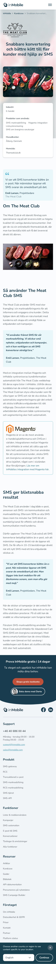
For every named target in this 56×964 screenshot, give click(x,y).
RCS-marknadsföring (13, 787)
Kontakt (6, 927)
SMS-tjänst (8, 792)
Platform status (10, 938)
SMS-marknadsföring (13, 782)
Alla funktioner (10, 846)
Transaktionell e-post (13, 777)
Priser (6, 922)
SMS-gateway (10, 766)
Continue (44, 957)
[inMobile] (8, 14)
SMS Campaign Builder (14, 895)
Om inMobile (9, 911)
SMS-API (7, 798)
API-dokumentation (12, 884)
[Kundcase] (20, 14)
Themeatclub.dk (13, 152)
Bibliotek (7, 879)
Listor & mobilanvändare (14, 814)
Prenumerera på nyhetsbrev (16, 889)
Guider (6, 873)
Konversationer (10, 836)
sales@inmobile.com (13, 749)
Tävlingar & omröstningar (15, 841)
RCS (5, 771)
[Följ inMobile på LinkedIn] (50, 709)
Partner (6, 932)
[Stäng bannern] (50, 947)
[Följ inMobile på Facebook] (43, 709)
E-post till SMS (10, 830)
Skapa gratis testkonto (28, 681)
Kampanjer (8, 820)
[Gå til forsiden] (13, 5)
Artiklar (6, 863)
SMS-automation (11, 825)
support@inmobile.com (14, 744)
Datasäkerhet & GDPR (14, 917)
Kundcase (7, 868)
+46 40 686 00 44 (14, 731)
